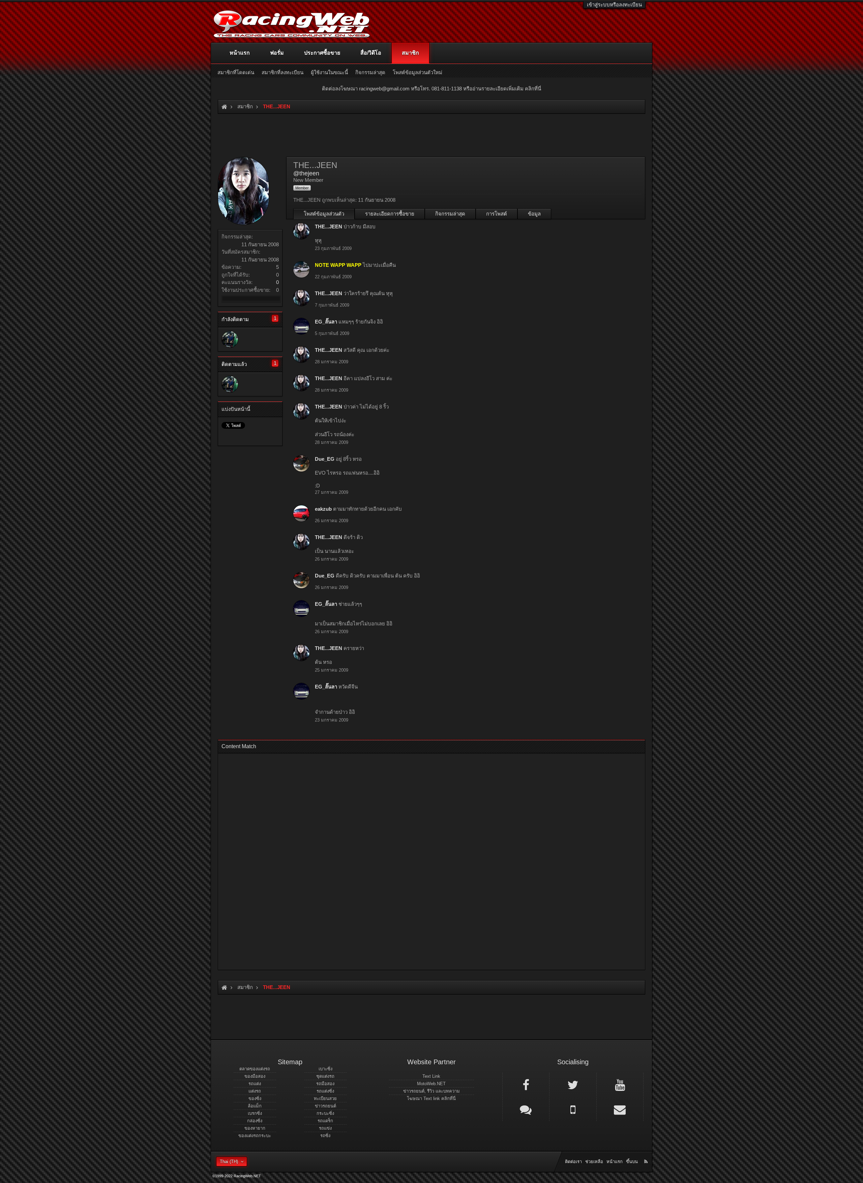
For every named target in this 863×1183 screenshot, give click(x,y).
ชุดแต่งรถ (325, 1076)
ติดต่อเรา (573, 1161)
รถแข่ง (325, 1128)
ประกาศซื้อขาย (322, 53)
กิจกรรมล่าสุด (450, 214)
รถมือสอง (325, 1083)
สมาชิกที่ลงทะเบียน (282, 72)
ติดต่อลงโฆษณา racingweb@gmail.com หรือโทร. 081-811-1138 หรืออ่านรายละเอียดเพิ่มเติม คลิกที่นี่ (431, 88)
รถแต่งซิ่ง (325, 1091)
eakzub (323, 509)
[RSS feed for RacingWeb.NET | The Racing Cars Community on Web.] (646, 1154)
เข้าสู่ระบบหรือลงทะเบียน (614, 4)
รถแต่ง (254, 1083)
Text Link (431, 1076)
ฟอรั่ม (277, 53)
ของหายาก (254, 1128)
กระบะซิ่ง (325, 1113)
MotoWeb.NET (431, 1083)
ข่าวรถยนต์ (325, 1105)
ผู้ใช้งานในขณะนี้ (329, 72)
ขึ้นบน (632, 1161)
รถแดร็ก (325, 1120)
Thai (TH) (229, 1161)
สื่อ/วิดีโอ (370, 53)
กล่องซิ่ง (254, 1120)
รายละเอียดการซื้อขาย (389, 214)
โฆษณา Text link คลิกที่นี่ (431, 1098)
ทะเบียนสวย (325, 1098)
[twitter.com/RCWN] (572, 1084)
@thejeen (306, 173)
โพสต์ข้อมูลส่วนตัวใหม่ (417, 72)
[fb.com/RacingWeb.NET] (526, 1084)
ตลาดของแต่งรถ (254, 1068)
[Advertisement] (426, 859)
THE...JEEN (328, 226)
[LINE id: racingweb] (526, 1109)
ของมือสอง (254, 1076)
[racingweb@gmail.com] (620, 1109)
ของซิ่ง (254, 1098)
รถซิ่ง (325, 1135)
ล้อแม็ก (255, 1105)
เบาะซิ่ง (325, 1068)
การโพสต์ (496, 214)
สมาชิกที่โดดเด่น (235, 72)
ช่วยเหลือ (594, 1161)
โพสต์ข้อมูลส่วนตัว (324, 214)
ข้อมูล (534, 214)
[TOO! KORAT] (229, 339)
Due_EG (324, 459)
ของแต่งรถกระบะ (254, 1135)
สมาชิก (410, 53)
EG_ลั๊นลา (326, 322)
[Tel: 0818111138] (572, 1109)
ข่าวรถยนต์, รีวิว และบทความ (431, 1091)
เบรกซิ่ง (255, 1113)
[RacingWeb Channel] (620, 1084)
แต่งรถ (254, 1091)
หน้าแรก (240, 53)
